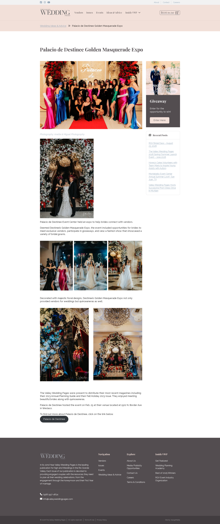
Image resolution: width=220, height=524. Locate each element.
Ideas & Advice (114, 12)
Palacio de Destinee (54, 419)
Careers (176, 2)
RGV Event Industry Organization (164, 479)
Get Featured (161, 461)
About (156, 2)
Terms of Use (89, 520)
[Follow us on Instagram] (45, 2)
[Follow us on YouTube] (48, 2)
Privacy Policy (102, 520)
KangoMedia (175, 520)
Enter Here (160, 120)
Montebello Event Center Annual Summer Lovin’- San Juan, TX (162, 177)
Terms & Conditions (136, 482)
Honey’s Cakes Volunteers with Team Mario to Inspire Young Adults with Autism (163, 165)
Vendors (78, 12)
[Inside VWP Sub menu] (139, 12)
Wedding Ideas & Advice (53, 26)
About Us (131, 461)
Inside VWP (131, 12)
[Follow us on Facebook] (41, 2)
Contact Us (132, 473)
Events (99, 12)
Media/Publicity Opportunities (134, 467)
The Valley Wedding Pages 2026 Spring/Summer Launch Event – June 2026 (163, 154)
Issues (89, 12)
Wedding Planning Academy (163, 467)
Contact (166, 2)
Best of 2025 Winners (165, 473)
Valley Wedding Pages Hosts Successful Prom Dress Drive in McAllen (162, 188)
